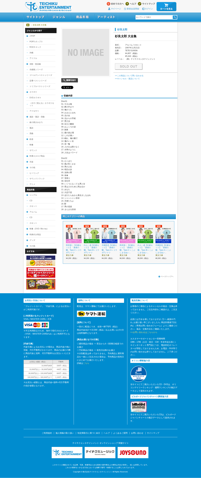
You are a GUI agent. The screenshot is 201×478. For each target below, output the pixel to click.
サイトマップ (146, 3)
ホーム (28, 25)
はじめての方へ (115, 3)
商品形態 (82, 17)
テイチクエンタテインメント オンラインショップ (48, 6)
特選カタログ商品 (37, 156)
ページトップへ (166, 277)
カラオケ (33, 92)
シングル (33, 195)
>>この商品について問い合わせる (129, 76)
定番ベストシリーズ (38, 81)
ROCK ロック (35, 47)
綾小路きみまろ (36, 122)
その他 (32, 167)
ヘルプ (130, 3)
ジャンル (59, 17)
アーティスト (106, 17)
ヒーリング (34, 173)
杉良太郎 (122, 29)
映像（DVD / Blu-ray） (39, 229)
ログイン (149, 9)
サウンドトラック (37, 179)
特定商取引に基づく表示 (89, 433)
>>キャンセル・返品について (127, 79)
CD (31, 201)
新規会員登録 (133, 9)
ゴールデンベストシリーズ (41, 75)
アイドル (33, 58)
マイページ (116, 9)
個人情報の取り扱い (65, 433)
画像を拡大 (69, 80)
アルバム (33, 212)
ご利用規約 (47, 433)
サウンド (33, 150)
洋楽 (31, 162)
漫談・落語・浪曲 (37, 117)
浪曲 (31, 133)
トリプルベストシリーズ (40, 86)
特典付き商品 (35, 234)
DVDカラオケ (35, 98)
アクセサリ (34, 111)
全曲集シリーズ (36, 69)
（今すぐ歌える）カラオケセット (42, 104)
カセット (33, 206)
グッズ (32, 240)
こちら (86, 363)
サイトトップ (35, 17)
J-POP (32, 36)
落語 (31, 128)
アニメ (32, 184)
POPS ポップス (36, 42)
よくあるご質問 (120, 433)
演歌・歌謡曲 (35, 64)
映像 (31, 145)
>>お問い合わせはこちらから (143, 332)
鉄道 (31, 139)
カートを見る (166, 6)
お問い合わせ (137, 433)
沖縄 (31, 53)
